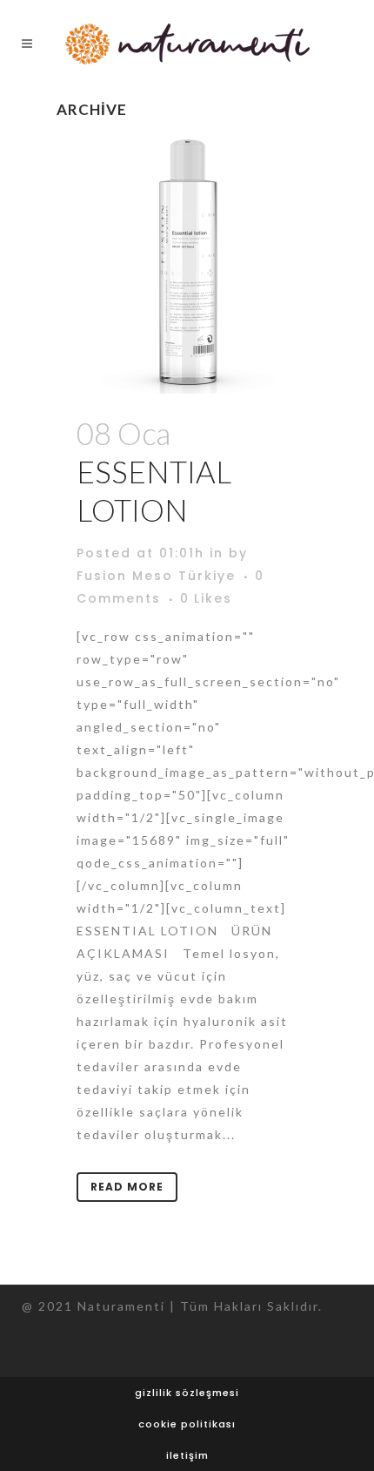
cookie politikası (187, 1424)
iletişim (187, 1455)
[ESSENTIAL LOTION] (187, 263)
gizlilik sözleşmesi (187, 1393)
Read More (127, 1186)
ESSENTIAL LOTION (154, 490)
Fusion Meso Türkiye (156, 575)
